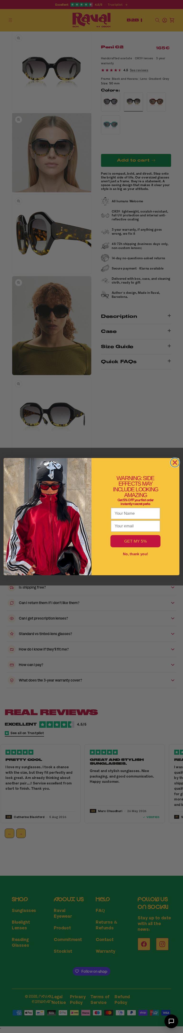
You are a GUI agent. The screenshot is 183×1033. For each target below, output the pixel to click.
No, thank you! (135, 554)
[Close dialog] (174, 462)
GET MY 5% (135, 541)
